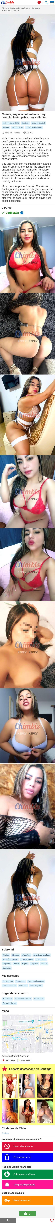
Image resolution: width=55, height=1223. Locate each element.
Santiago (5, 1133)
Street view (24, 1060)
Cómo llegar (8, 1060)
